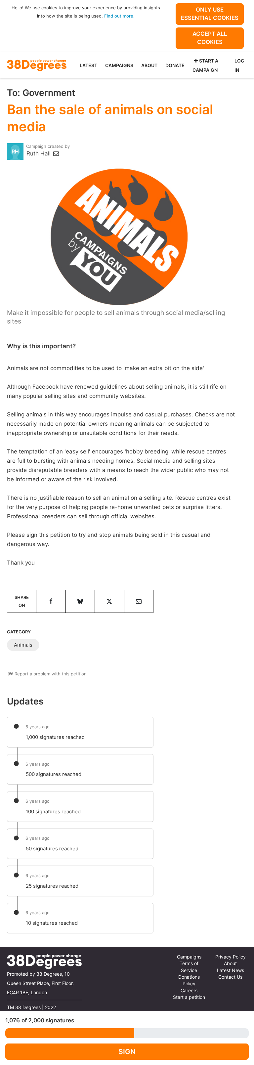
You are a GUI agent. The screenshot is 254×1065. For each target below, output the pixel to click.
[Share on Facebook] (50, 601)
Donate (175, 65)
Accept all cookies (209, 37)
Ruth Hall (39, 153)
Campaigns (119, 65)
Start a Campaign (205, 65)
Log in (239, 65)
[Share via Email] (138, 601)
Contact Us (230, 977)
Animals (23, 645)
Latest (88, 65)
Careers (189, 990)
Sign (127, 1051)
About (149, 65)
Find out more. (119, 16)
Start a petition (189, 997)
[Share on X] (109, 601)
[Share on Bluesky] (80, 601)
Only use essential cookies (209, 13)
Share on (22, 601)
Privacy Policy (230, 956)
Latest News (230, 970)
